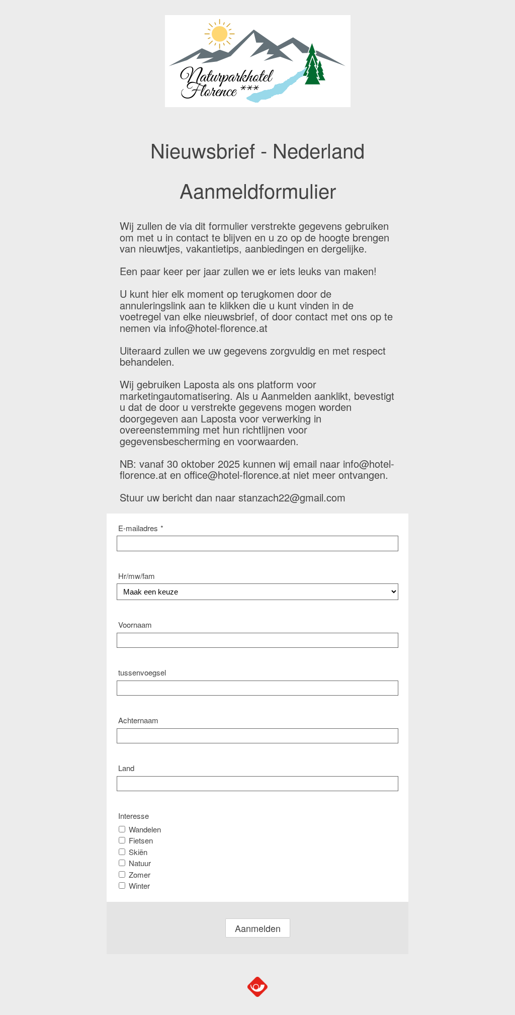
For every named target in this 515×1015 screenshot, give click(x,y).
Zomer (139, 874)
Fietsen (141, 840)
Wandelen (145, 829)
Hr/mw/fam (136, 575)
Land (126, 768)
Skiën (138, 852)
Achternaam (138, 720)
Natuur (140, 863)
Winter (139, 885)
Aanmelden (258, 928)
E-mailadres (140, 528)
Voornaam (135, 624)
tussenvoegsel (142, 672)
